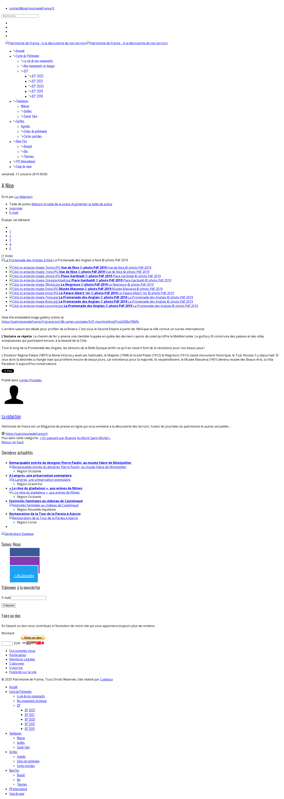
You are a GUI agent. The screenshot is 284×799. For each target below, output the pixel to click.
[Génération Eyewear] (18, 534)
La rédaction (23, 197)
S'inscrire (16, 668)
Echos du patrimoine (35, 131)
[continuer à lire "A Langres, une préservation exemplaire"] (40, 480)
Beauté (28, 146)
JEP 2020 (37, 86)
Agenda (25, 126)
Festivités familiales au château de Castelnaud (45, 501)
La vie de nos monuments (38, 60)
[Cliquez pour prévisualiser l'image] (27, 260)
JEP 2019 (37, 91)
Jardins (28, 111)
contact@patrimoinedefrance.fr (31, 8)
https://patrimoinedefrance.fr (26, 434)
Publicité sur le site (23, 672)
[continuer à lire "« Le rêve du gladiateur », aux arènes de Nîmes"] (44, 492)
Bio (26, 151)
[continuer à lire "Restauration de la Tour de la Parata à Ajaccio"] (43, 518)
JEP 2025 (37, 75)
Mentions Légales (22, 659)
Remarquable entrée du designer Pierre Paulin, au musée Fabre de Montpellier (70, 463)
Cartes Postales (30, 380)
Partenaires (17, 655)
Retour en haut (13, 442)
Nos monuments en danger (39, 65)
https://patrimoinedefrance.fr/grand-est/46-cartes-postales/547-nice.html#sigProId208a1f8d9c (70, 321)
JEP (26, 70)
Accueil (20, 50)
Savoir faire (30, 116)
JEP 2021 (37, 80)
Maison (25, 106)
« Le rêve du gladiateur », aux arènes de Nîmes (45, 488)
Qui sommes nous (22, 651)
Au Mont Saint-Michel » (94, 438)
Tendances (22, 101)
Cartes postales (33, 136)
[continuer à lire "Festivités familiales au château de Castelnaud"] (43, 505)
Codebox (106, 679)
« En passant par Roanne (58, 438)
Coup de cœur (24, 166)
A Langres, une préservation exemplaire (40, 475)
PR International (25, 161)
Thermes (29, 156)
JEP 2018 (37, 96)
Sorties (20, 121)
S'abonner (16, 663)
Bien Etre (21, 141)
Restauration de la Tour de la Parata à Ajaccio (45, 514)
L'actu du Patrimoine (27, 55)
